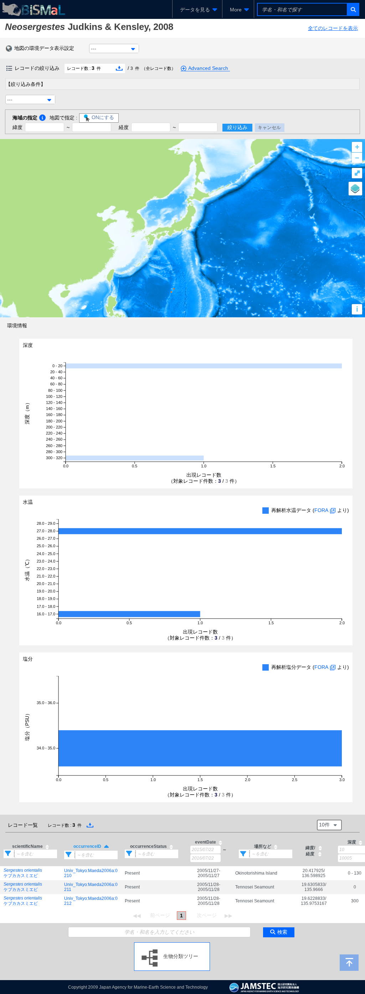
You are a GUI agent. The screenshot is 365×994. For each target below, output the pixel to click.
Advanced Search (208, 68)
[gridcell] (30, 873)
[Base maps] (355, 188)
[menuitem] (197, 9)
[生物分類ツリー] (172, 945)
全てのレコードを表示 (333, 28)
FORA (321, 510)
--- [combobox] (93, 48)
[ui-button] (353, 9)
